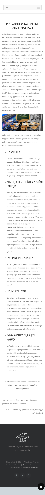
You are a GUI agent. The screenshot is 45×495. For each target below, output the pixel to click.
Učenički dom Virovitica (13, 465)
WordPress (34, 467)
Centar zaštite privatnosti (31, 465)
